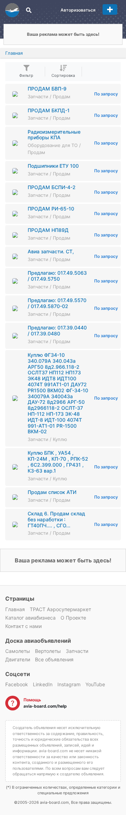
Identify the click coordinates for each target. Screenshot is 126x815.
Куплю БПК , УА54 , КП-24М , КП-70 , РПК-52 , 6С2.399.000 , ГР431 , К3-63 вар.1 (58, 461)
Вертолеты (48, 651)
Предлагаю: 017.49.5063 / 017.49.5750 (57, 276)
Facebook (16, 684)
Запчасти (77, 651)
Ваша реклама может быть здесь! (63, 34)
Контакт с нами (23, 626)
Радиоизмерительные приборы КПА (54, 135)
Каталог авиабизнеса (30, 618)
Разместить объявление (110, 9)
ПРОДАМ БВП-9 (47, 89)
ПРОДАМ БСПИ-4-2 (52, 187)
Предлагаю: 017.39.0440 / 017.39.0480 (57, 330)
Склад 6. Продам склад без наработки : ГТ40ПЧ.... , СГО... (56, 519)
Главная (14, 53)
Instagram (68, 684)
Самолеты (17, 651)
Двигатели (17, 659)
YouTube (95, 684)
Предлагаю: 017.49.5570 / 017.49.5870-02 (57, 303)
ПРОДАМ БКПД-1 (49, 110)
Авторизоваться (78, 10)
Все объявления (54, 659)
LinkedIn (42, 684)
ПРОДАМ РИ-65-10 (51, 209)
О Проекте (73, 618)
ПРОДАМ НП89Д (48, 230)
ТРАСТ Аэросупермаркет (60, 609)
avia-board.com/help (45, 706)
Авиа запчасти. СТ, (51, 251)
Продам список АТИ (52, 492)
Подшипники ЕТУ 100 (53, 166)
